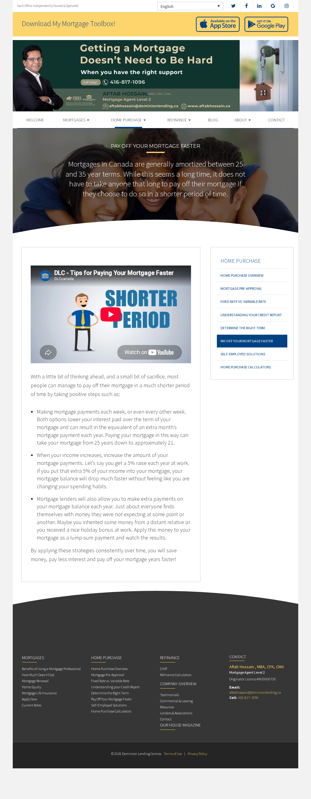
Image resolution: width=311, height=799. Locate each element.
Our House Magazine (180, 725)
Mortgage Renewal (35, 681)
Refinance (177, 120)
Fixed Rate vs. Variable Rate (243, 301)
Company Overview (178, 683)
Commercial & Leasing (176, 701)
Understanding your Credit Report (251, 315)
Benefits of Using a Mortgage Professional (51, 668)
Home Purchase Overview (241, 275)
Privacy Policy (197, 753)
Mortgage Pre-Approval (241, 288)
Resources (167, 707)
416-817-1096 (248, 697)
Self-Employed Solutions (242, 354)
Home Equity (31, 687)
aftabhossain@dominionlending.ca (255, 692)
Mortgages (74, 120)
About (241, 120)
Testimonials (169, 694)
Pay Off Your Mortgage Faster (246, 341)
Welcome (35, 120)
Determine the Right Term (242, 328)
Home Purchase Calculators (245, 367)
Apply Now (29, 699)
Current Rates (31, 705)
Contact (276, 120)
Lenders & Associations (176, 713)
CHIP (163, 668)
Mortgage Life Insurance (39, 693)
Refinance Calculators (175, 674)
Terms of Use (173, 753)
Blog (213, 120)
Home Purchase (127, 120)
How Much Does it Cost (38, 674)
